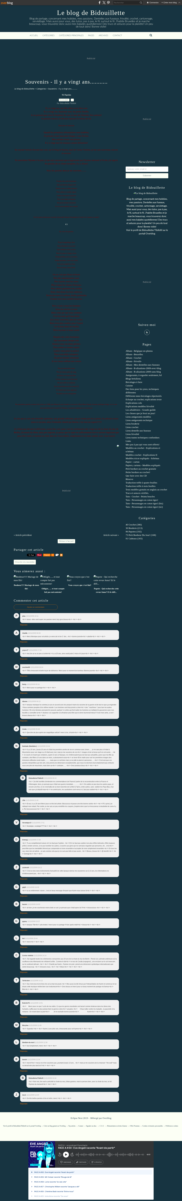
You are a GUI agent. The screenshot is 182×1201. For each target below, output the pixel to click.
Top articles (72, 1126)
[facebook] (99, 2)
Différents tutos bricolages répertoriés (144, 396)
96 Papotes (66, 95)
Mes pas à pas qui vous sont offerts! (142, 444)
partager (82, 1162)
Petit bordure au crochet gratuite (141, 469)
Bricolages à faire (134, 382)
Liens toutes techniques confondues (142, 437)
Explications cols (134, 403)
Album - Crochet (133, 358)
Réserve (129, 479)
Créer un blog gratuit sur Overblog (55, 1126)
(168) (141, 535)
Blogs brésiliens (133, 378)
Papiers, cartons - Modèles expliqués (143, 465)
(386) (134, 524)
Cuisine (129, 385)
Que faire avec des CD (136, 476)
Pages (91, 36)
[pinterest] (108, 2)
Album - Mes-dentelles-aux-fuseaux (143, 365)
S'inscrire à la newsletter (25, 562)
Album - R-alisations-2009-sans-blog (143, 372)
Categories (41, 88)
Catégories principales (71, 36)
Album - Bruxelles (134, 354)
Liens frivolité (132, 434)
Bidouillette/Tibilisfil (152, 230)
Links (128, 441)
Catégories (48, 36)
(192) (134, 531)
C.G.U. (102, 1126)
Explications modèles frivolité (140, 406)
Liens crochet (132, 427)
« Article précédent (23, 535)
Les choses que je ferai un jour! (140, 413)
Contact (117, 36)
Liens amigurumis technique (139, 420)
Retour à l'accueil (66, 541)
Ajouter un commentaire (35, 607)
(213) (134, 528)
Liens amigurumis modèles (138, 417)
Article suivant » (111, 535)
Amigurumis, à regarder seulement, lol (144, 375)
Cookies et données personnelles (152, 1126)
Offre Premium (134, 1126)
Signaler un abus (91, 1126)
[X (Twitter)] (104, 2)
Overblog (106, 1118)
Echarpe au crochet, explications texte (144, 399)
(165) (134, 538)
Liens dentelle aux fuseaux (138, 430)
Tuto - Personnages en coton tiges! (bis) (144, 503)
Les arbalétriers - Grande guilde (141, 410)
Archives (103, 36)
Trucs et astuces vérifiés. (137, 493)
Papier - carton (132, 462)
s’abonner (67, 1162)
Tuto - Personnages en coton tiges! (142, 500)
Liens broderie (132, 424)
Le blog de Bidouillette (91, 12)
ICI (66, 224)
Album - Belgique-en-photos (139, 351)
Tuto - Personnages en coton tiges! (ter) (144, 507)
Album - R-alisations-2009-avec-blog (143, 368)
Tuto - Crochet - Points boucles (140, 496)
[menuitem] (34, 35)
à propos (98, 1162)
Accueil (34, 36)
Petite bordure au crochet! (138, 472)
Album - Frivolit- (134, 361)
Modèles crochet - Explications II (141, 455)
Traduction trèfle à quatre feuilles (141, 482)
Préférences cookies (172, 1126)
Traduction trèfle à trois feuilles (140, 486)
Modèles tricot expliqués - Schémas (142, 458)
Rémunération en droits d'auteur (117, 1126)
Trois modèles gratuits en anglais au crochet (146, 489)
